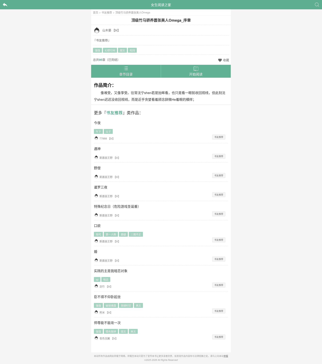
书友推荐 (107, 12)
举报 (226, 355)
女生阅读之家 (161, 4)
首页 (95, 12)
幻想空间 (110, 50)
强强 (97, 50)
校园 (132, 50)
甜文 (122, 50)
